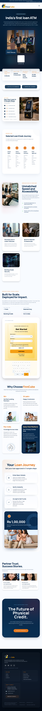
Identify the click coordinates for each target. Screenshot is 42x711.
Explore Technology (21, 630)
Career (7, 674)
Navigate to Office (12, 696)
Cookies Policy (25, 677)
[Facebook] (14, 665)
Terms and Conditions (27, 679)
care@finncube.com (11, 691)
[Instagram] (11, 665)
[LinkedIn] (5, 665)
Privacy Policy (25, 674)
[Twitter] (8, 665)
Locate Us (8, 677)
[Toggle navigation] (39, 6)
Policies (7, 675)
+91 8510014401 (10, 693)
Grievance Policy (26, 675)
